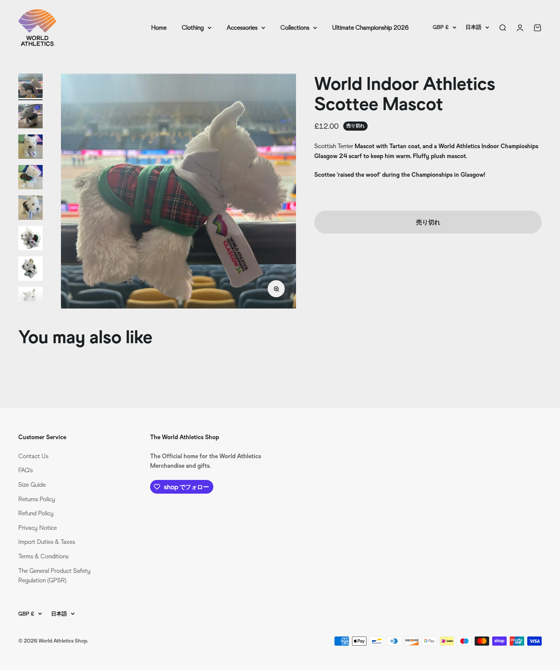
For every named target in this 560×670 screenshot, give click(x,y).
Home (158, 27)
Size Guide (32, 484)
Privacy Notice (37, 527)
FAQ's (25, 470)
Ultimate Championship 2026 (370, 27)
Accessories (242, 27)
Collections (294, 27)
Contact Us (33, 456)
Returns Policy (36, 499)
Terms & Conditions (43, 556)
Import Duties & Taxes (46, 541)
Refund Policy (36, 513)
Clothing (193, 27)
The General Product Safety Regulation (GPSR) (54, 575)
